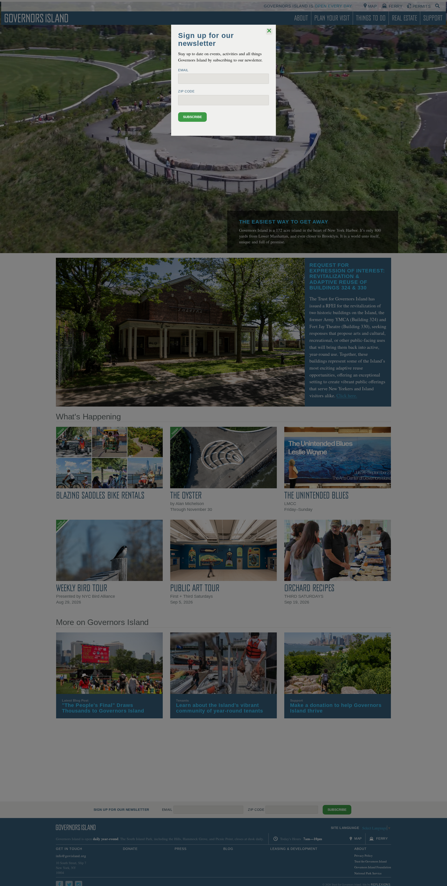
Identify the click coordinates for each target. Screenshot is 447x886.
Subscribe (192, 117)
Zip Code (186, 91)
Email (183, 70)
